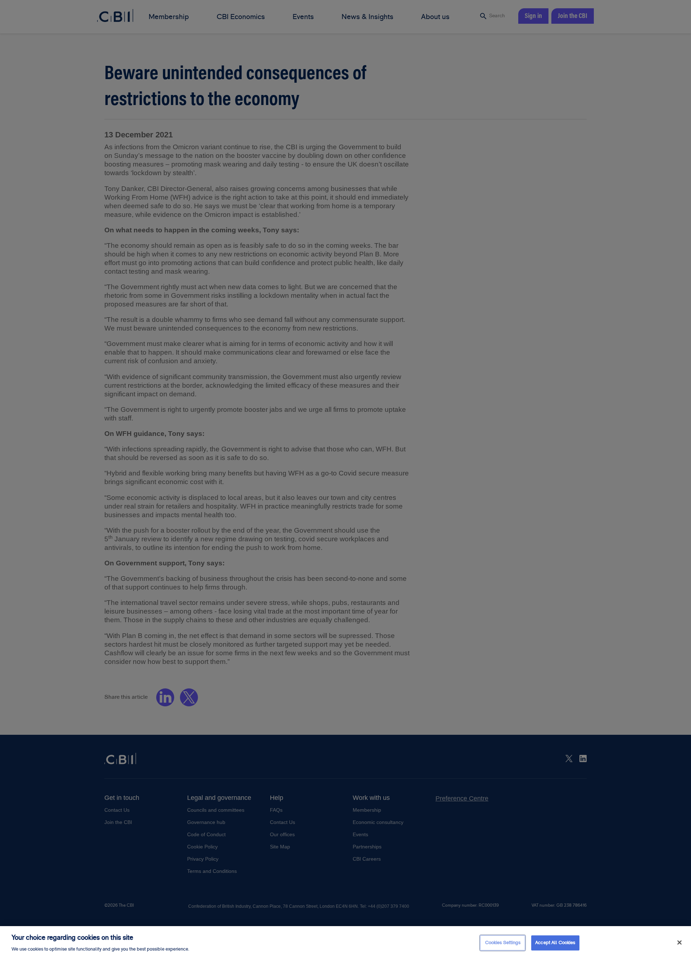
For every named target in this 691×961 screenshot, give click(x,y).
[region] (345, 943)
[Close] (679, 943)
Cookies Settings (502, 943)
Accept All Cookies (555, 943)
